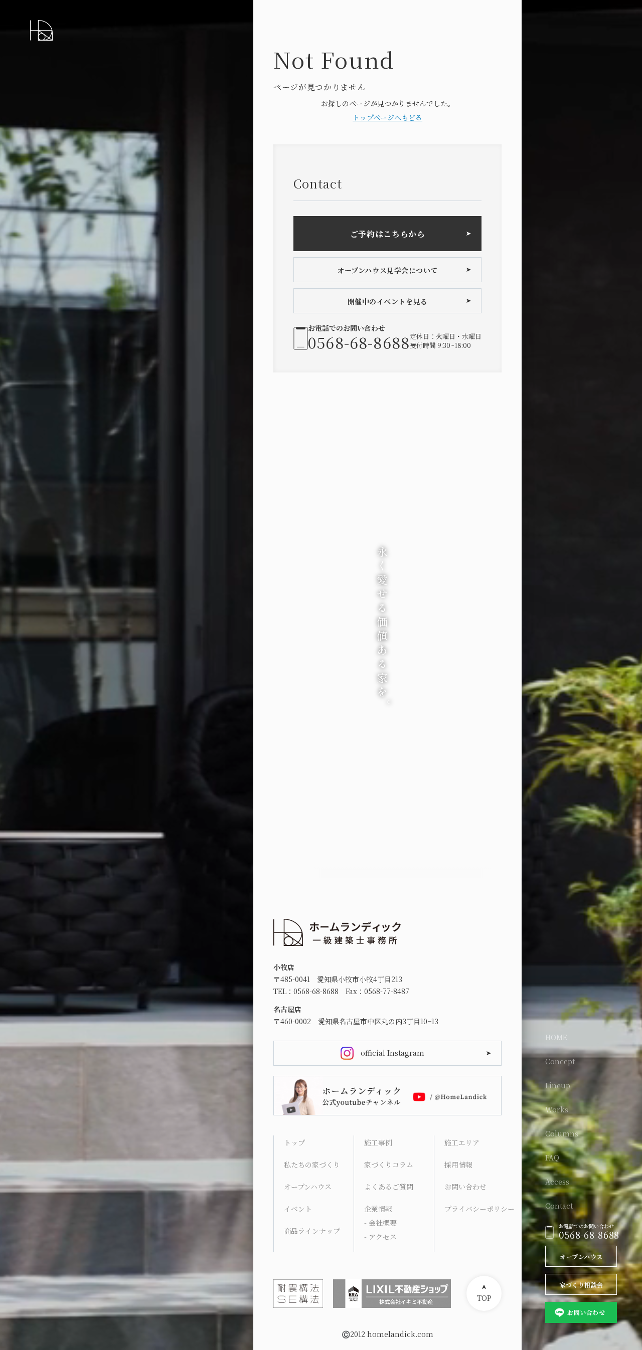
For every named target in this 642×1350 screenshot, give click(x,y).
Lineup (557, 1085)
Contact (559, 1206)
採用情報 (458, 1165)
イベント (298, 1209)
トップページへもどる (387, 117)
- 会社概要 (380, 1223)
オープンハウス (581, 1256)
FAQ (552, 1157)
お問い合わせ (586, 1312)
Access (557, 1182)
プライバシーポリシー (479, 1209)
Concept (560, 1061)
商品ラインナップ (312, 1231)
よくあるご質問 (388, 1187)
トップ (294, 1142)
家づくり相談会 (581, 1284)
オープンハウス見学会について (387, 270)
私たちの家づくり (312, 1165)
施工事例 (378, 1142)
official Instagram (392, 1053)
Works (556, 1109)
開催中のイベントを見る (388, 301)
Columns (561, 1133)
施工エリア (461, 1142)
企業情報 (378, 1209)
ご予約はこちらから (387, 234)
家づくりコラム (388, 1165)
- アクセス (380, 1237)
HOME (556, 1037)
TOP (484, 1298)
